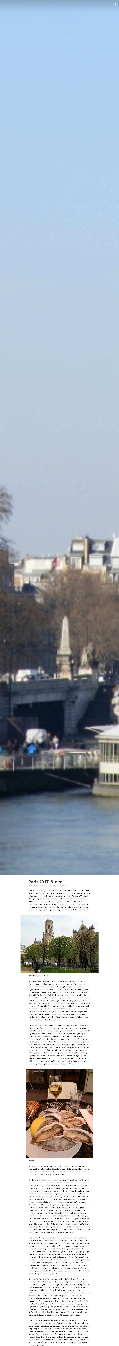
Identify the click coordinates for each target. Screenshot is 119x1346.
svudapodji (41, 885)
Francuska (48, 885)
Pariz (53, 885)
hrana (58, 885)
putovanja (63, 885)
